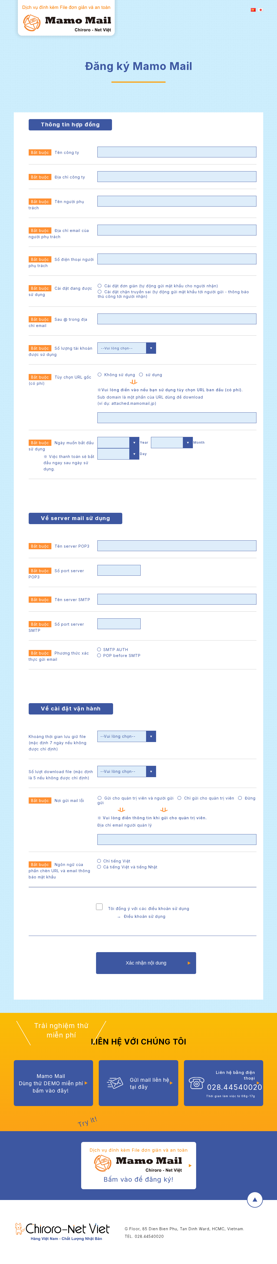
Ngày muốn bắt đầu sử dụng (61, 455)
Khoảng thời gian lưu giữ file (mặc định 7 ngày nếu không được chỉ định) (58, 742)
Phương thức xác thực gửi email (59, 656)
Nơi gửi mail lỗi (57, 800)
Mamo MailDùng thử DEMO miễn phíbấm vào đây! (51, 1083)
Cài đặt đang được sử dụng (60, 291)
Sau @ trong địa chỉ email (58, 322)
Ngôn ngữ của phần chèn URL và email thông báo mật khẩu (59, 870)
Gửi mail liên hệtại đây (149, 1083)
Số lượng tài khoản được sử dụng (61, 351)
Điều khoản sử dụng (145, 916)
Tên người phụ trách (56, 204)
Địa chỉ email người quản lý (124, 825)
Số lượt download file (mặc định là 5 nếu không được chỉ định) (61, 774)
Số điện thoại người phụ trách (61, 262)
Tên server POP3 (60, 546)
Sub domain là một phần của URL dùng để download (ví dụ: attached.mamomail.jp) (150, 400)
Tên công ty (55, 152)
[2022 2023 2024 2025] (118, 442)
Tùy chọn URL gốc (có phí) (60, 380)
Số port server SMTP (56, 627)
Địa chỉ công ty (58, 177)
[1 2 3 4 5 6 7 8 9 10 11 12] (172, 442)
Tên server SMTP (60, 599)
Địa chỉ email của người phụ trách (59, 233)
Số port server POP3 (56, 573)
